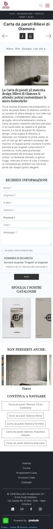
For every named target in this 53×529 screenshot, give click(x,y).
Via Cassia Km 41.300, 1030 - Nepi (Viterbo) (26, 502)
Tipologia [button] (26, 48)
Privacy (4, 527)
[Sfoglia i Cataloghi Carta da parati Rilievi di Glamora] (30, 36)
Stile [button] (17, 48)
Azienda (26, 463)
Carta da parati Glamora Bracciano (25, 443)
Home (12, 14)
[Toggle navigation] (47, 5)
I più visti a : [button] (40, 48)
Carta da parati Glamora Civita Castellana (25, 406)
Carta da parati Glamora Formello (25, 423)
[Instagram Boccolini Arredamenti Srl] (40, 508)
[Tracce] (48, 36)
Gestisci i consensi (28, 527)
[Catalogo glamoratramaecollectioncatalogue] (16, 318)
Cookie (13, 527)
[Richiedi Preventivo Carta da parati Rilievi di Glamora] (22, 36)
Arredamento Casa (26, 472)
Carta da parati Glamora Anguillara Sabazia (25, 433)
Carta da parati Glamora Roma (25, 415)
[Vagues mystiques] (4, 36)
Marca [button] (9, 48)
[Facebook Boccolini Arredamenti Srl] (31, 508)
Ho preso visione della (19, 250)
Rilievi (31, 17)
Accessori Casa (25, 14)
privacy (29, 250)
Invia (26, 277)
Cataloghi (26, 482)
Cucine (26, 468)
